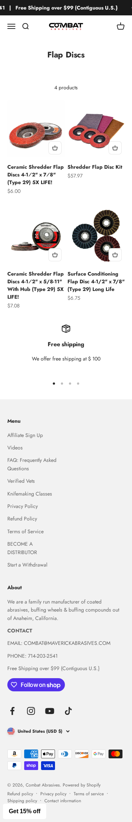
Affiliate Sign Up (25, 435)
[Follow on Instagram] (31, 711)
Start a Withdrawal (27, 564)
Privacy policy (53, 794)
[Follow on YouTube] (50, 711)
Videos (15, 447)
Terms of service (89, 794)
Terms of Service (25, 531)
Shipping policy (22, 800)
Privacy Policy (22, 506)
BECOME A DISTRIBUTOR (22, 548)
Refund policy (20, 794)
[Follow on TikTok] (68, 711)
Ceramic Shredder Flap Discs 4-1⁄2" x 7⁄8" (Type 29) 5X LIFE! (35, 174)
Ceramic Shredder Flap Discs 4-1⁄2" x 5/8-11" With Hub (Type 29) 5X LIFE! (35, 285)
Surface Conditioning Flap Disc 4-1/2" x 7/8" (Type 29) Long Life (96, 281)
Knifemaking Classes (29, 493)
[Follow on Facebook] (12, 711)
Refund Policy (22, 518)
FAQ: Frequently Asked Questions (31, 464)
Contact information (62, 800)
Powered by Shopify (81, 785)
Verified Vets (21, 481)
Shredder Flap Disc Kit (94, 167)
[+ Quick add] (55, 147)
